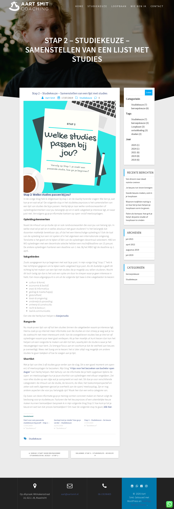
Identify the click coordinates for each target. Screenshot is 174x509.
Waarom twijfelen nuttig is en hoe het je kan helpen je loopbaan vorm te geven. (138, 205)
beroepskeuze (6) (140, 108)
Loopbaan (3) (138, 126)
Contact (157, 6)
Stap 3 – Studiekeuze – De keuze (97, 420)
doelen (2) (136, 134)
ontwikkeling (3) (139, 130)
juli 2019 (129, 255)
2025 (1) (135, 145)
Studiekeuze (97, 6)
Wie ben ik (138, 6)
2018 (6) (135, 159)
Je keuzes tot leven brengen (139, 187)
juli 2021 (129, 239)
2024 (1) (135, 148)
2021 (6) (135, 152)
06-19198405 (104, 494)
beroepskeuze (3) (140, 123)
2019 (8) (135, 156)
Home (79, 6)
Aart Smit (50, 97)
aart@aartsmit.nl (69, 494)
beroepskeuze (132, 274)
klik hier (108, 406)
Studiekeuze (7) (139, 104)
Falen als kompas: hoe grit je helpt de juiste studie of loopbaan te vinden (139, 217)
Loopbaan (118, 6)
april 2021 (130, 244)
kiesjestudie (62, 315)
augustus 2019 (132, 249)
